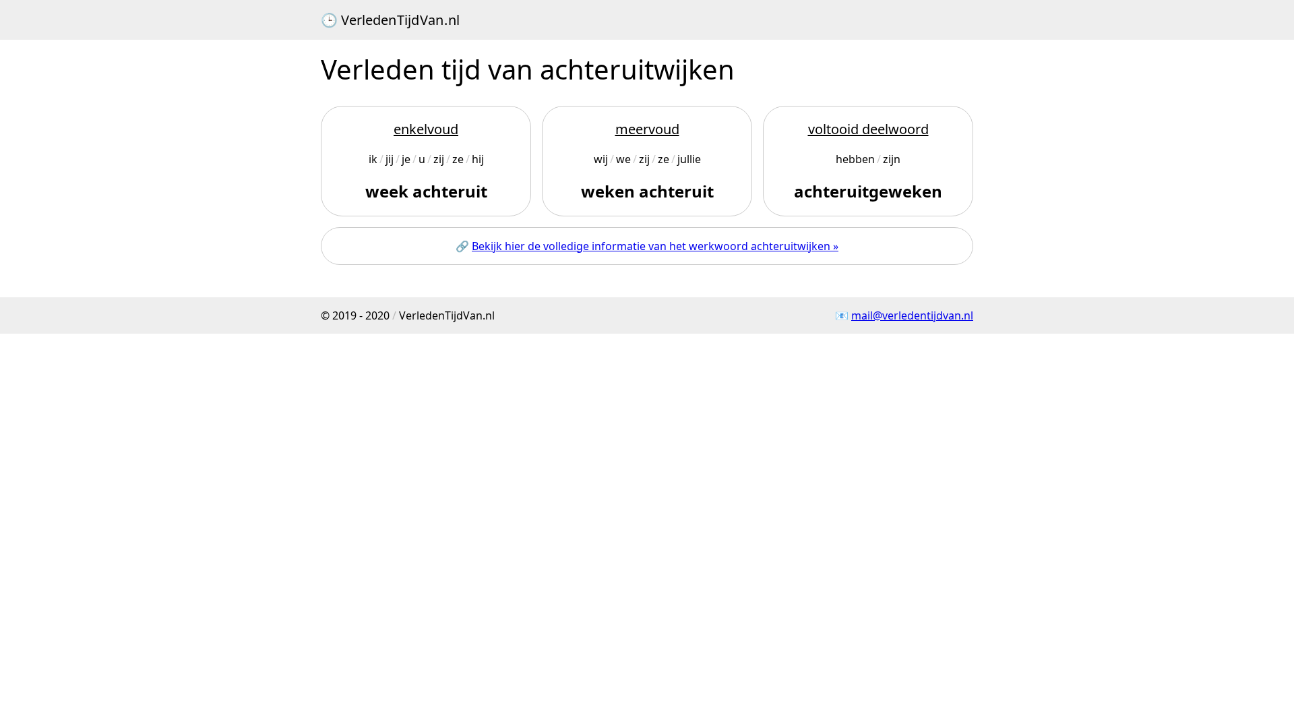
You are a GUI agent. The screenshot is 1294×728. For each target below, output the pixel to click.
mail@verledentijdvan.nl (912, 315)
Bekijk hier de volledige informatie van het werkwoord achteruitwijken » (655, 246)
